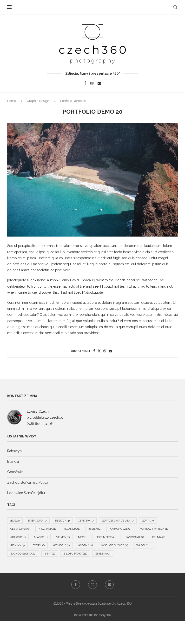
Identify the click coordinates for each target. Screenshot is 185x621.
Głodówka (15, 472)
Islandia (13, 461)
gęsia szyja (20, 528)
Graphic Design (38, 101)
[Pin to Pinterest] (104, 351)
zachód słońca (23, 553)
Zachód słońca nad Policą (27, 482)
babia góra (37, 520)
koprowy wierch (154, 528)
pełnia (158, 537)
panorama (135, 537)
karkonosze (120, 528)
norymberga (106, 537)
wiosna (85, 545)
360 (15, 520)
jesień (94, 528)
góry (148, 520)
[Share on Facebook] (94, 351)
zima (50, 553)
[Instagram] (91, 83)
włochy (143, 545)
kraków (18, 537)
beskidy (62, 520)
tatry (39, 545)
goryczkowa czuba (117, 520)
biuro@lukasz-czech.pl (45, 417)
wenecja (61, 545)
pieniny (17, 545)
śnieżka (102, 553)
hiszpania (47, 528)
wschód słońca (114, 545)
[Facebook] (85, 83)
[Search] (175, 7)
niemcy (63, 537)
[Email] (99, 83)
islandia (72, 528)
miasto (40, 537)
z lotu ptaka (75, 553)
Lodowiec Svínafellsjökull (27, 493)
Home (12, 101)
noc (82, 537)
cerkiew (85, 520)
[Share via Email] (110, 351)
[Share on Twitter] (99, 351)
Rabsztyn (14, 451)
